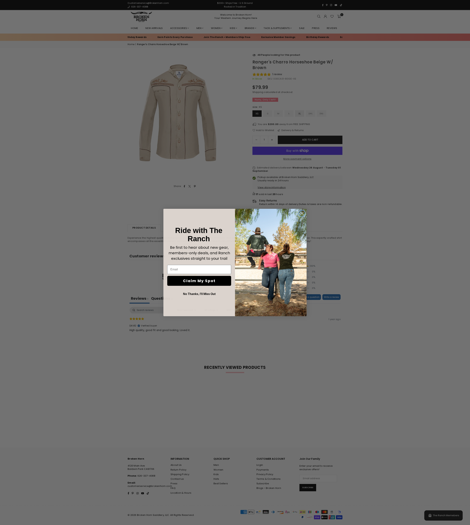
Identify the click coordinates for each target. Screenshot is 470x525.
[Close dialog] (302, 213)
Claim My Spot (199, 280)
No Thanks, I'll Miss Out (199, 293)
